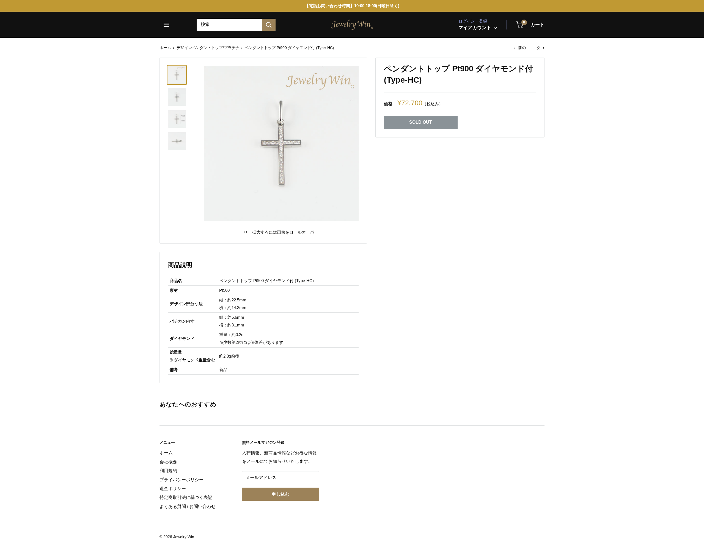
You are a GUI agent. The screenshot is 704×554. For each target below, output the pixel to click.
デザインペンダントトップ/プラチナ (208, 47)
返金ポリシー (173, 488)
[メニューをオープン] (168, 25)
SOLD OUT (420, 122)
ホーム (165, 47)
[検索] (269, 25)
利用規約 (168, 470)
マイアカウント (475, 27)
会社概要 (168, 462)
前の (522, 47)
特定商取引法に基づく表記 (186, 497)
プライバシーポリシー (182, 479)
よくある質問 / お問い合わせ (188, 506)
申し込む (280, 494)
